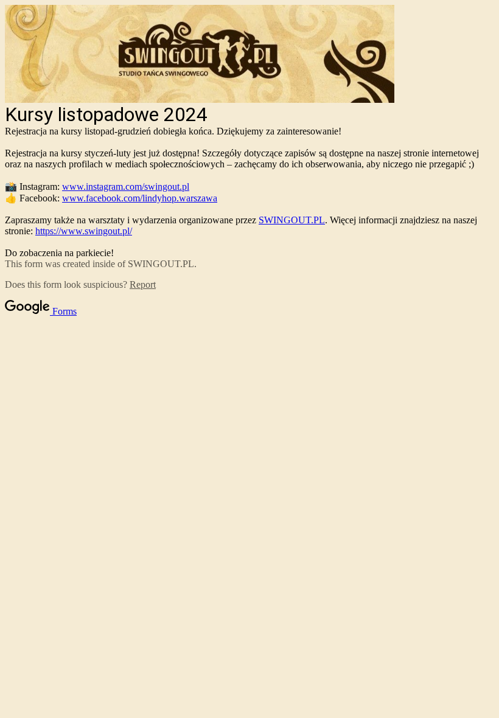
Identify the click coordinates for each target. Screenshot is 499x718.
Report (143, 284)
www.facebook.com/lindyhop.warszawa (139, 198)
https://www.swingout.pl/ (83, 231)
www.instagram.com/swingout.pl (125, 186)
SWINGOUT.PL (292, 220)
